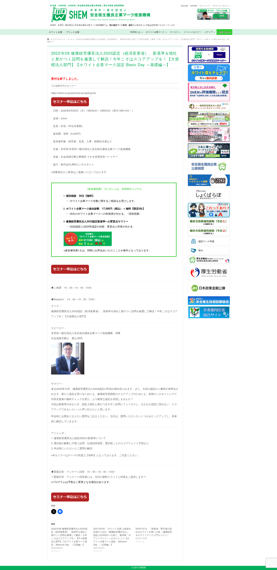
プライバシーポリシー (221, 5)
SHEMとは (135, 31)
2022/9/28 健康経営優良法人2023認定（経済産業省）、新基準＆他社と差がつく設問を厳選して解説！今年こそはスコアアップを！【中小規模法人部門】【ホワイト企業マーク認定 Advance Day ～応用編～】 (69, 536)
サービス (174, 31)
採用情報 (193, 5)
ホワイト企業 (55, 32)
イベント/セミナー (192, 31)
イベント (70, 39)
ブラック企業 (72, 32)
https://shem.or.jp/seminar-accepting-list (73, 93)
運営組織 (184, 5)
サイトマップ (204, 5)
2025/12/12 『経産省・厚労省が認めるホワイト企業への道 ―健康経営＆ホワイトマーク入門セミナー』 (153, 532)
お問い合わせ (224, 31)
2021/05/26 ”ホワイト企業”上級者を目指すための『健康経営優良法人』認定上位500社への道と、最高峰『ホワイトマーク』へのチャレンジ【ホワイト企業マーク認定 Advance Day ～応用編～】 (112, 536)
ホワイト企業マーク (155, 31)
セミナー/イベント (58, 39)
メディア (208, 31)
